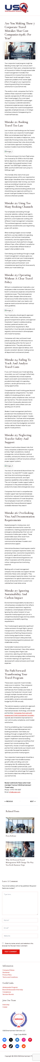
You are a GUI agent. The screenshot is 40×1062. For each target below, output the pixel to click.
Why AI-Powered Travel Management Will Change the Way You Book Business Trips (20, 862)
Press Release (11, 836)
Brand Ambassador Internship (13, 989)
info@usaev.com (14, 792)
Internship (6, 1004)
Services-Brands (8, 994)
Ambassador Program (10, 987)
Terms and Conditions (10, 977)
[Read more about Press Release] (20, 825)
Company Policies (8, 970)
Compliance (7, 992)
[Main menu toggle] (36, 8)
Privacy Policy (7, 975)
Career (5, 1007)
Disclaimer (6, 972)
